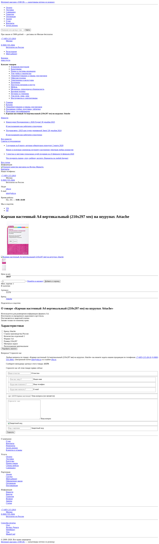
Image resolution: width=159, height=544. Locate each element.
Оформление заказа (14, 481)
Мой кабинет (11, 54)
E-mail (36, 389)
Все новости (6, 139)
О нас (8, 21)
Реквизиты (10, 446)
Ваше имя (37, 379)
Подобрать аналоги (9, 349)
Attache (9, 299)
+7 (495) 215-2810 (8, 176)
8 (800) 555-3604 (8, 180)
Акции (9, 19)
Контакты (10, 23)
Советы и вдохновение (11, 141)
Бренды (9, 494)
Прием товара (12, 463)
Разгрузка (10, 461)
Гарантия (10, 496)
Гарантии (10, 14)
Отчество (35, 373)
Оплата (9, 7)
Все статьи (5, 162)
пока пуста (5, 59)
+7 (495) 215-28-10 (143, 357)
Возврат (9, 499)
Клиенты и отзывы (14, 450)
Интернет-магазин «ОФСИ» (13, 542)
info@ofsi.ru (11, 193)
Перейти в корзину (35, 281)
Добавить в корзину (52, 281)
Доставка (10, 10)
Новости (4, 118)
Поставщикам (12, 485)
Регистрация (11, 51)
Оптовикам (11, 16)
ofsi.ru (8, 189)
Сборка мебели (12, 466)
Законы (9, 501)
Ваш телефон (39, 384)
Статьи (9, 503)
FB (7, 210)
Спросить (10, 432)
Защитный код (37, 428)
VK (7, 208)
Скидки (9, 476)
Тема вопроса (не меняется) (43, 396)
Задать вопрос (12, 25)
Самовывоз (11, 12)
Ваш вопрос (46, 419)
